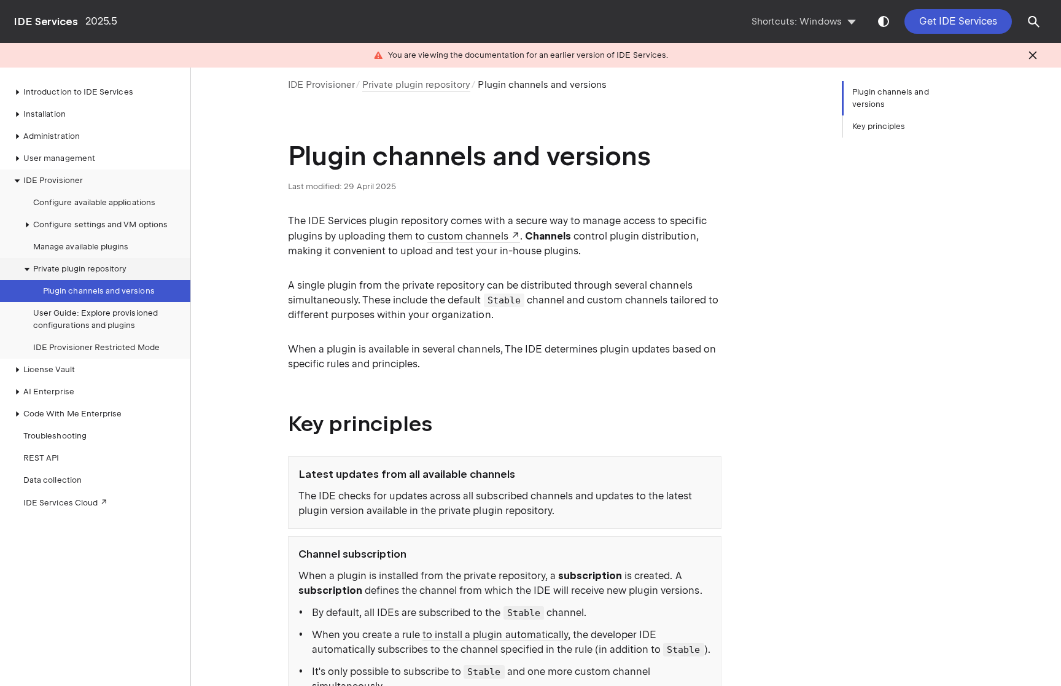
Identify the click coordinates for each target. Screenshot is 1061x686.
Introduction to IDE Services (78, 91)
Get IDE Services (958, 21)
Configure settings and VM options (100, 224)
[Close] (1033, 55)
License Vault (49, 369)
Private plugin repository (79, 268)
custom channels (467, 236)
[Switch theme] (884, 21)
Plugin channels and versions (99, 290)
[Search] (1034, 21)
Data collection (52, 480)
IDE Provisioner (321, 84)
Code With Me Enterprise (72, 413)
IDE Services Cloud (60, 502)
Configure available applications (94, 202)
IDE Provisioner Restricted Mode (96, 347)
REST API (41, 457)
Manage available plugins (80, 246)
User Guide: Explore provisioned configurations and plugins (95, 319)
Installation (44, 114)
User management (59, 158)
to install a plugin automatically (495, 635)
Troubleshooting (55, 435)
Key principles (879, 126)
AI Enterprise (48, 391)
